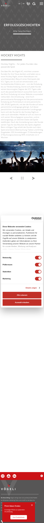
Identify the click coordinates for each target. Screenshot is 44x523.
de (19, 4)
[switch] (38, 264)
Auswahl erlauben (22, 302)
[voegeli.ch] (6, 5)
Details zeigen (31, 288)
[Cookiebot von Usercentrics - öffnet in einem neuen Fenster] (31, 218)
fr (23, 4)
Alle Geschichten (22, 30)
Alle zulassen (22, 295)
